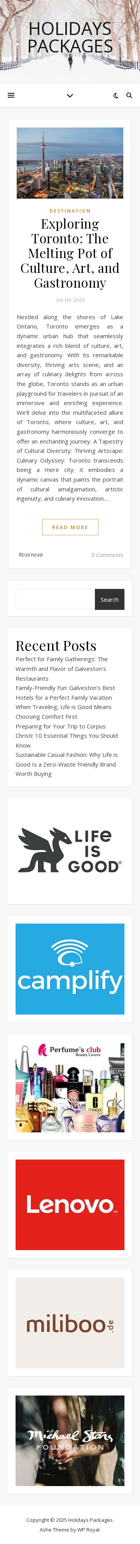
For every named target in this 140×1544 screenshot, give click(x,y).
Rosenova (31, 554)
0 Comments (107, 555)
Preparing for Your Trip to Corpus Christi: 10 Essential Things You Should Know (67, 735)
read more (70, 527)
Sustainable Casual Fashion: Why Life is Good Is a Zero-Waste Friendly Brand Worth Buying (67, 764)
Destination (70, 211)
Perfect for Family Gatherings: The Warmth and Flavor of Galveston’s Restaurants (62, 668)
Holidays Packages (70, 36)
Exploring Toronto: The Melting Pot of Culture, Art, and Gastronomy (70, 253)
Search (110, 599)
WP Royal (88, 1529)
